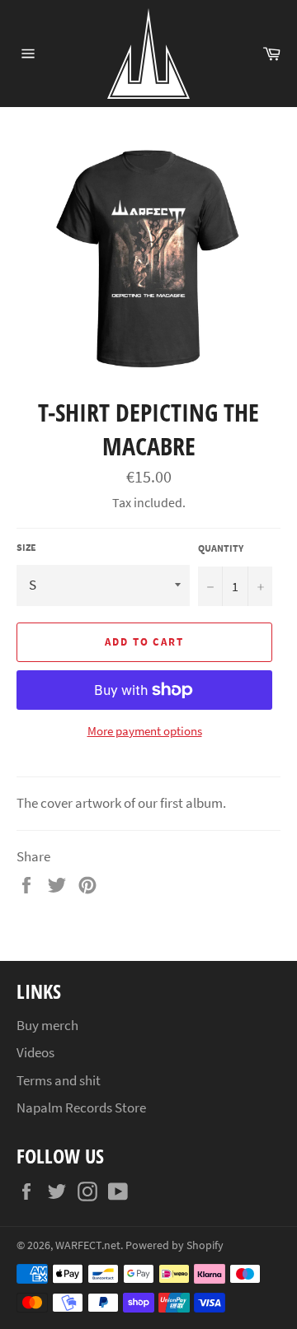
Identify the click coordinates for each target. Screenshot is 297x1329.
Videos (35, 1052)
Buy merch (47, 1025)
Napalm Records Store (81, 1107)
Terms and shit (58, 1080)
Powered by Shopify (174, 1245)
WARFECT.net (87, 1245)
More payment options (144, 731)
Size (26, 547)
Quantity (220, 548)
